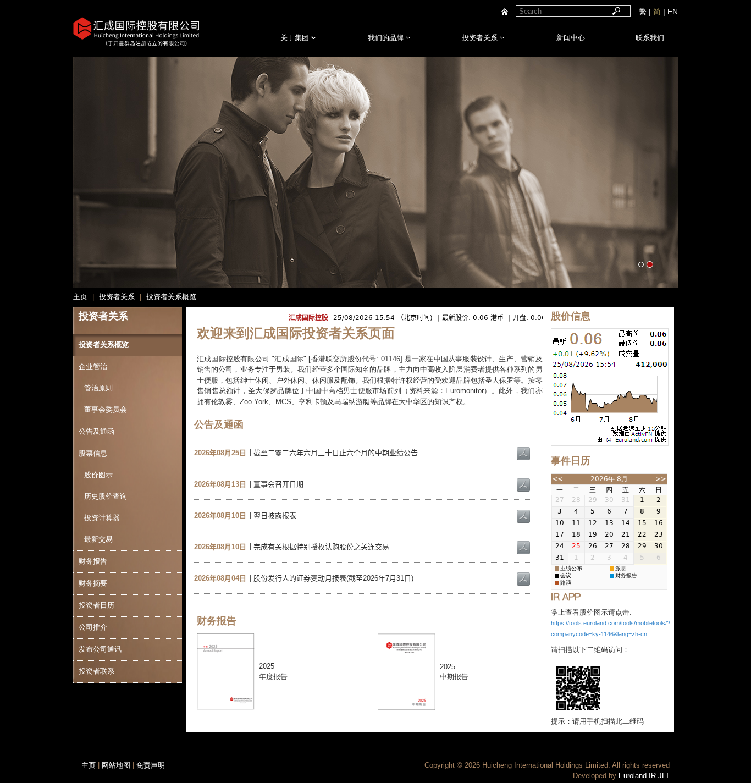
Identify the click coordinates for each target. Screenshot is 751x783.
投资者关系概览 (104, 344)
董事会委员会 (105, 409)
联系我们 (650, 38)
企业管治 (93, 366)
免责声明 (150, 765)
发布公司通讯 (100, 649)
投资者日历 (96, 605)
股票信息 (93, 453)
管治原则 (98, 388)
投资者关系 (481, 38)
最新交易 (98, 539)
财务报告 (93, 561)
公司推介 (93, 627)
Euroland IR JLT (644, 775)
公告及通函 (96, 431)
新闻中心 (570, 38)
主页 (88, 765)
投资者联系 (96, 671)
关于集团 (295, 38)
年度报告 (273, 676)
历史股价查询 (105, 496)
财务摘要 (93, 583)
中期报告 (454, 676)
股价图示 (98, 475)
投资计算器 (102, 518)
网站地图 (116, 765)
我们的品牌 (387, 38)
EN (672, 11)
